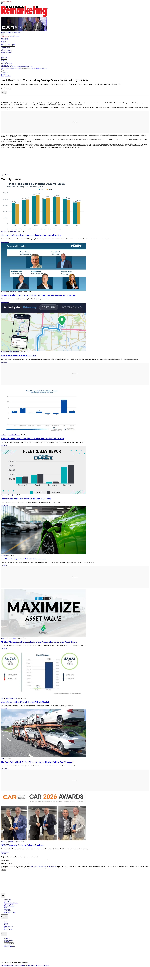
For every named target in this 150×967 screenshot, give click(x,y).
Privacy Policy (5, 965)
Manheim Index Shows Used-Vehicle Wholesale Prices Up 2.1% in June (32, 438)
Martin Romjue (10, 495)
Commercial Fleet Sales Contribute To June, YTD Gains (26, 499)
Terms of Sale (20, 965)
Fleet (2, 54)
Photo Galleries (16, 66)
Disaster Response (6, 50)
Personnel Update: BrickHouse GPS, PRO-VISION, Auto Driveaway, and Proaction (38, 295)
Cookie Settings (25, 68)
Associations (4, 38)
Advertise (17, 68)
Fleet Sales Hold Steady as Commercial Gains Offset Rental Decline (31, 235)
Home (2, 76)
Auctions (13, 1)
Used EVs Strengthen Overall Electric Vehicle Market (25, 702)
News (2, 66)
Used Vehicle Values (6, 63)
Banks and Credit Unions (8, 44)
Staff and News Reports (15, 291)
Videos (10, 66)
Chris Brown (12, 231)
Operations (19, 1)
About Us (3, 68)
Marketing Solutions (41, 68)
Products (22, 66)
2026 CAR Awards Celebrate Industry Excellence (22, 845)
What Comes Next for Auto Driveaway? (18, 355)
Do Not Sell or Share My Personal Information (36, 965)
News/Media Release (15, 351)
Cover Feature (7, 1)
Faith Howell (12, 841)
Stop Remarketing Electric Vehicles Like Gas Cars (23, 559)
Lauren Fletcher (13, 638)
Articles (6, 66)
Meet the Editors (10, 68)
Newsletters (4, 5)
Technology (4, 60)
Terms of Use (12, 965)
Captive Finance (5, 47)
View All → (4, 853)
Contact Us (33, 68)
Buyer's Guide (29, 66)
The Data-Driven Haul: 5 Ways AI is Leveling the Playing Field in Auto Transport (37, 762)
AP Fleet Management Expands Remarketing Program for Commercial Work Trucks (39, 642)
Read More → (5, 242)
